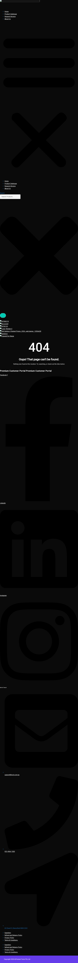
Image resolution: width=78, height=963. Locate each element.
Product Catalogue (11, 14)
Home (7, 11)
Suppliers (8, 933)
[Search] (3, 315)
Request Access (10, 16)
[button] (39, 101)
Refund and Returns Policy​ (13, 935)
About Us (8, 19)
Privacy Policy (9, 938)
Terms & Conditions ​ (11, 940)
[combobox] (10, 196)
